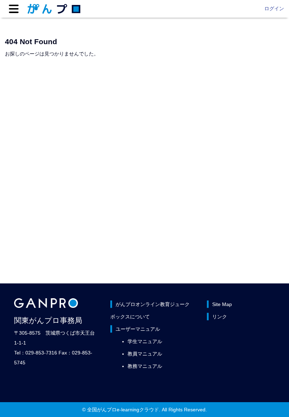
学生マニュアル (145, 341)
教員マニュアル (145, 354)
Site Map (222, 304)
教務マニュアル (145, 366)
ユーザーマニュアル (138, 329)
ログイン (274, 8)
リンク (219, 316)
